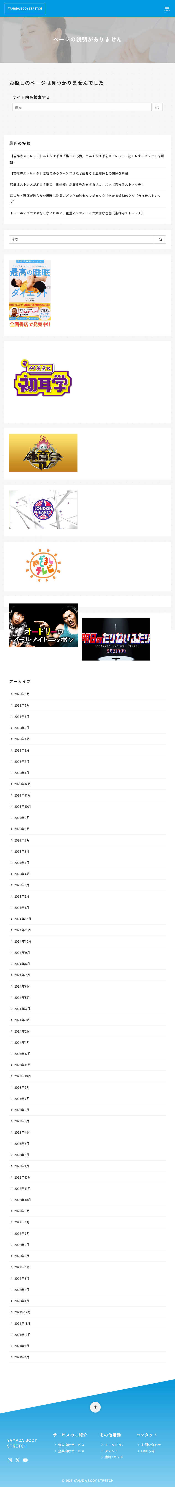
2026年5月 (22, 727)
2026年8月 (22, 693)
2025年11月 (22, 795)
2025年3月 (22, 884)
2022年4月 (22, 1266)
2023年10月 (22, 1075)
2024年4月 (22, 1008)
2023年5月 (22, 1120)
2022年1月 (21, 1300)
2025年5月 (22, 862)
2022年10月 (22, 1199)
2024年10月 (23, 941)
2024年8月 (22, 963)
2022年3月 (22, 1278)
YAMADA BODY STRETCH (93, 1480)
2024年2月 (22, 1031)
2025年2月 (22, 896)
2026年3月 (22, 750)
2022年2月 (22, 1289)
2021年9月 (22, 1345)
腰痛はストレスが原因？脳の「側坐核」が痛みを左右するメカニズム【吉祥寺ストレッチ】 (77, 184)
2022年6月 (22, 1244)
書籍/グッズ (114, 1456)
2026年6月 (22, 716)
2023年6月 (22, 1109)
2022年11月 (22, 1188)
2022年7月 (22, 1233)
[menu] (167, 8)
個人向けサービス (71, 1444)
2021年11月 (22, 1323)
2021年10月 (22, 1334)
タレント (111, 1450)
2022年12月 (22, 1177)
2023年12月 (22, 1053)
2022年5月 (22, 1255)
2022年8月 (22, 1221)
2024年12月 (22, 918)
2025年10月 (22, 806)
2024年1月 (22, 1042)
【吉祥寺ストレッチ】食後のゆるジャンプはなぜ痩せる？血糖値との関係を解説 (69, 173)
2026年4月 (22, 738)
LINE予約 (147, 1450)
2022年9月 (22, 1210)
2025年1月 (21, 907)
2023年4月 (22, 1132)
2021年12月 (22, 1311)
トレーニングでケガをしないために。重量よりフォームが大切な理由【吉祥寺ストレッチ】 (77, 212)
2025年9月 (22, 817)
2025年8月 (22, 828)
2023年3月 (22, 1143)
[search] (156, 107)
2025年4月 (22, 873)
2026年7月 (22, 705)
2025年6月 (22, 851)
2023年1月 (21, 1165)
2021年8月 (22, 1356)
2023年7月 (22, 1098)
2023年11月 (22, 1064)
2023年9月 (22, 1087)
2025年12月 (22, 783)
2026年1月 (21, 772)
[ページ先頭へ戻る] (95, 1407)
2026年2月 (22, 761)
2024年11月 (22, 929)
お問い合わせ (151, 1444)
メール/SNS (114, 1444)
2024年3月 (22, 1019)
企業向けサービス (71, 1450)
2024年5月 (22, 997)
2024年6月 (22, 986)
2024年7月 (22, 974)
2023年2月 (22, 1154)
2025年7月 (22, 840)
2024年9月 (22, 952)
